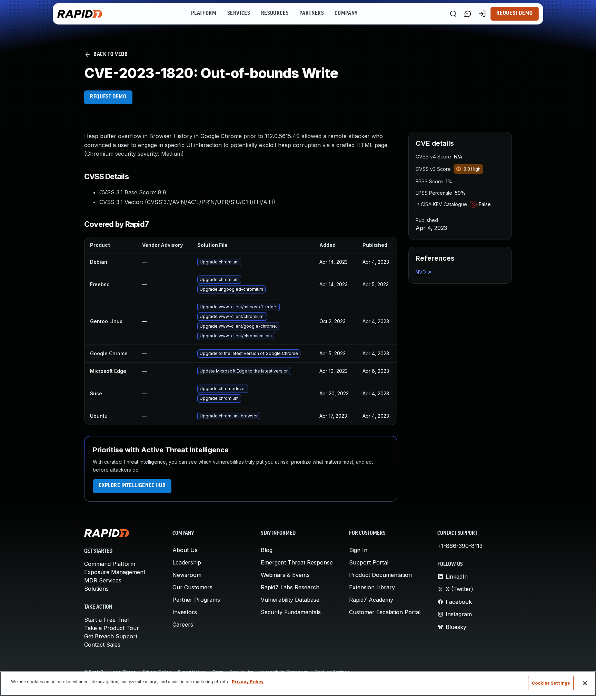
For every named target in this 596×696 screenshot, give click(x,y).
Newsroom (186, 574)
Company (346, 13)
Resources (275, 13)
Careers (182, 624)
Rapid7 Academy (371, 599)
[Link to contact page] (467, 14)
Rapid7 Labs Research (290, 587)
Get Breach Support (110, 636)
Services (238, 13)
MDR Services (102, 580)
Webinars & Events (285, 574)
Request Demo (514, 13)
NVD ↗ (423, 272)
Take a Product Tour (111, 628)
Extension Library (372, 587)
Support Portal (368, 562)
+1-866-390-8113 (460, 545)
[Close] (585, 683)
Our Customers (192, 587)
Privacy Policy (248, 681)
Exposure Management (114, 572)
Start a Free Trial (106, 619)
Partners (311, 13)
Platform (203, 13)
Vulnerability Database (290, 599)
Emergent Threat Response (297, 562)
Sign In (358, 550)
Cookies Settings (551, 683)
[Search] (453, 14)
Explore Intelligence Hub (132, 486)
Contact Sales (102, 644)
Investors (184, 612)
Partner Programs (196, 599)
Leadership (186, 562)
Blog (266, 550)
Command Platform (109, 563)
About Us (185, 550)
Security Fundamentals (291, 612)
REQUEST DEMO (108, 97)
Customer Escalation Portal (384, 612)
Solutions (96, 588)
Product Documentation (380, 574)
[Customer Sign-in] (482, 14)
